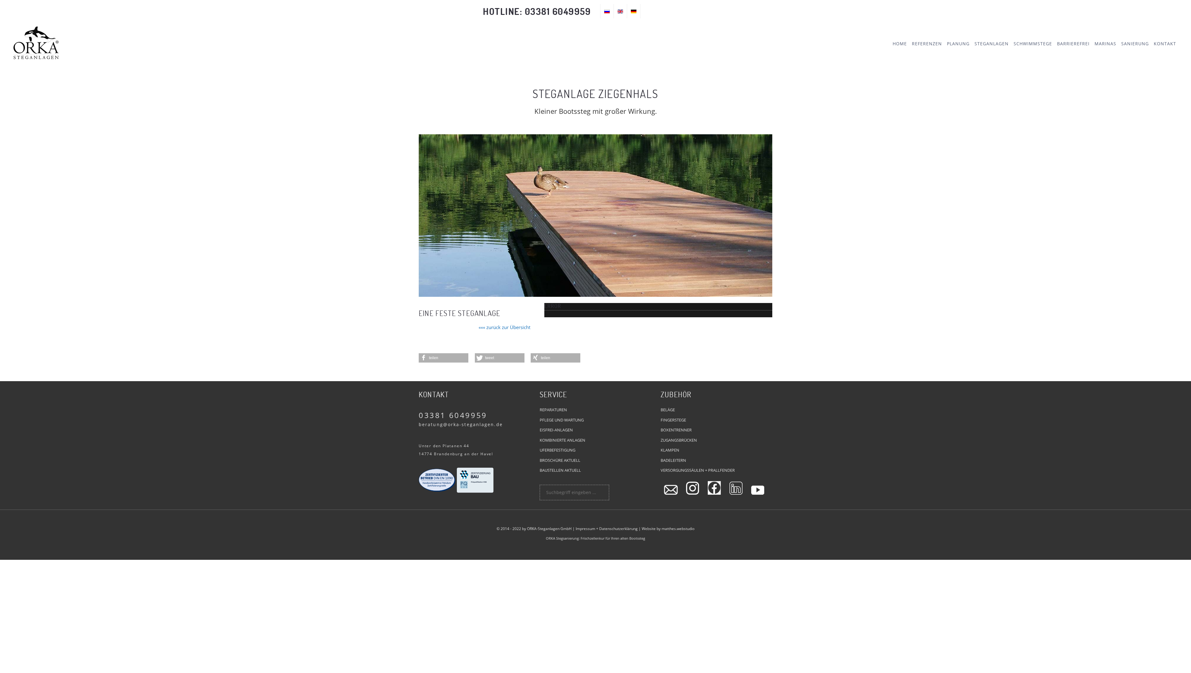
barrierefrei (1073, 44)
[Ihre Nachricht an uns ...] (671, 487)
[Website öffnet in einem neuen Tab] (692, 487)
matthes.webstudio (678, 528)
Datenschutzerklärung (618, 528)
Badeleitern (673, 460)
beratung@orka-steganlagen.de (461, 424)
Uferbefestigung (557, 450)
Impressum (585, 528)
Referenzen (927, 44)
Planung (958, 44)
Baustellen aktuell (560, 470)
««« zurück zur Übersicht (504, 327)
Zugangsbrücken (679, 440)
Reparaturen (553, 409)
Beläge (668, 409)
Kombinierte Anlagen (562, 440)
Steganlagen (992, 44)
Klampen (670, 450)
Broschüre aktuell (560, 460)
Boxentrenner (676, 430)
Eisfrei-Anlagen (556, 430)
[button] (443, 358)
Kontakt (1165, 44)
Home (900, 44)
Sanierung (1135, 44)
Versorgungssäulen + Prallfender (698, 470)
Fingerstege (673, 420)
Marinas (1105, 44)
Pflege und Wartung (562, 420)
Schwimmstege (1033, 44)
